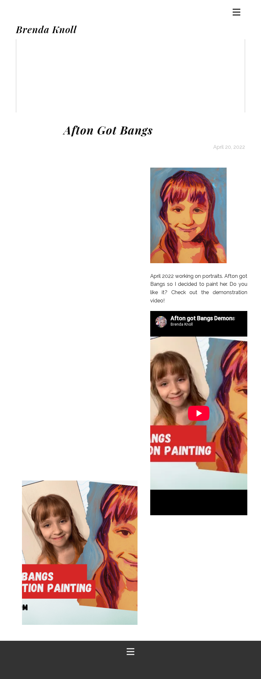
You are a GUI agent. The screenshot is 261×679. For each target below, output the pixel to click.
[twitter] (130, 667)
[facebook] (112, 667)
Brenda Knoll (46, 29)
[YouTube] (164, 667)
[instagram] (147, 667)
